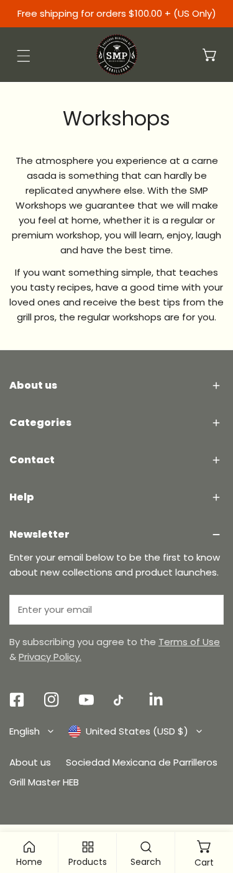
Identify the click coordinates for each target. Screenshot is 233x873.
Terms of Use (189, 641)
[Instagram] (51, 699)
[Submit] (207, 609)
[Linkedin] (156, 699)
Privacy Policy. (50, 656)
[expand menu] (23, 56)
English (24, 731)
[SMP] (116, 54)
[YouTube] (86, 699)
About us (30, 762)
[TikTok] (121, 700)
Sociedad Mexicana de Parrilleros (141, 762)
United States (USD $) (137, 731)
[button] (210, 54)
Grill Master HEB (44, 782)
